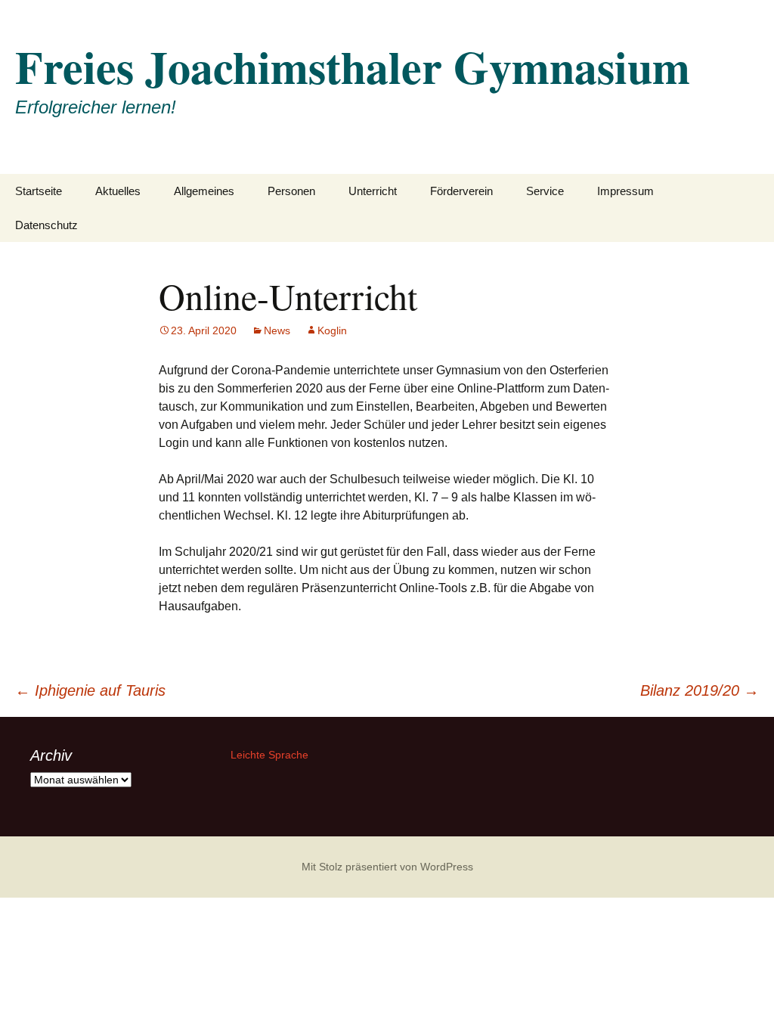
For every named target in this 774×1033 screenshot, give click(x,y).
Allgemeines (204, 191)
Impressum (625, 191)
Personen (291, 191)
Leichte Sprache (269, 755)
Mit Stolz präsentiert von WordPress (387, 867)
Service (545, 191)
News (277, 330)
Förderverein (461, 191)
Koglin (332, 330)
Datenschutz (46, 225)
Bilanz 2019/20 (699, 690)
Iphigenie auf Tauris (90, 690)
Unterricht (372, 191)
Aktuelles (118, 191)
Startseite (38, 191)
